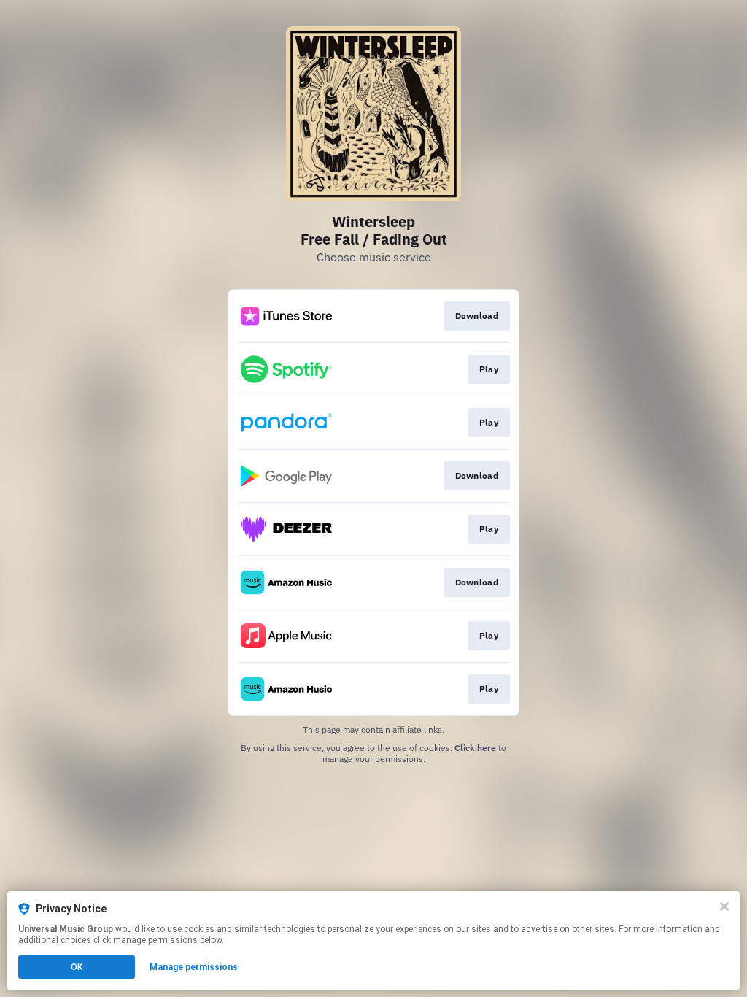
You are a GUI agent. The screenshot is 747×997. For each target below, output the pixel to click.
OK (76, 967)
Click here (475, 747)
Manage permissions (194, 967)
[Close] (724, 906)
